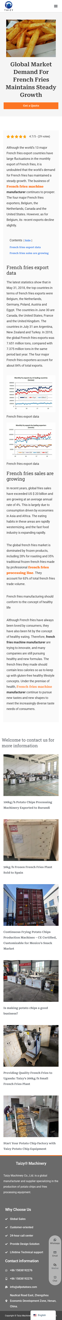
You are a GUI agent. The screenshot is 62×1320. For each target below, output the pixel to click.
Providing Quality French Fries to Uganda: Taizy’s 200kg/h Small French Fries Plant (27, 1078)
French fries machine (34, 686)
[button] (56, 6)
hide (28, 240)
